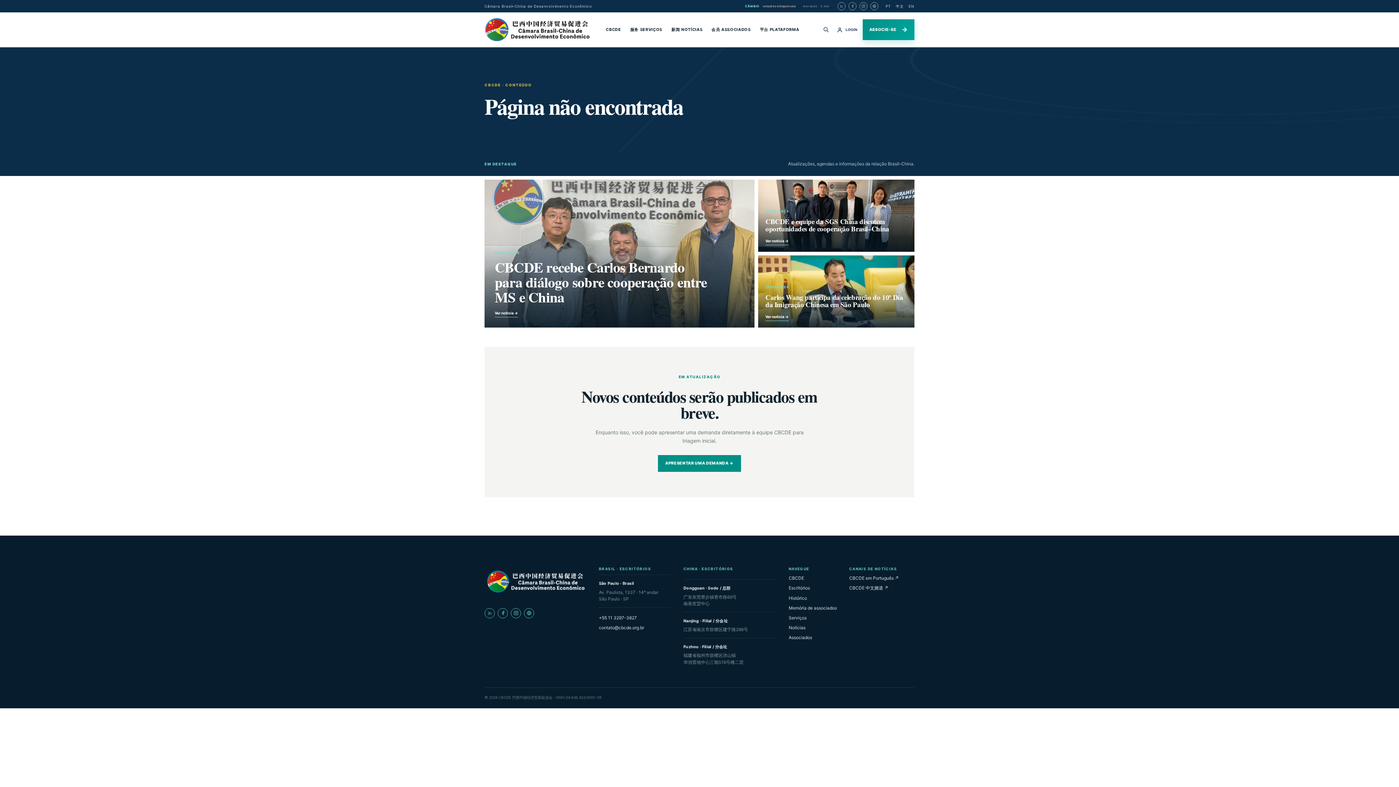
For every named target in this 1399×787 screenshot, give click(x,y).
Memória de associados (813, 608)
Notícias (797, 627)
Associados (800, 637)
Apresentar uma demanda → (699, 463)
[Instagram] (863, 6)
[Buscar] (826, 29)
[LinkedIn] (842, 6)
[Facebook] (853, 6)
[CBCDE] (536, 581)
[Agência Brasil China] (874, 6)
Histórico (798, 598)
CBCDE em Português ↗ (874, 578)
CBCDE (613, 29)
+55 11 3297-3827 (618, 617)
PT (888, 6)
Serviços (798, 617)
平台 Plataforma (779, 29)
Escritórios (799, 588)
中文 (900, 6)
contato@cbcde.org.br (621, 627)
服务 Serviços (646, 29)
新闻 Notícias (686, 29)
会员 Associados (731, 29)
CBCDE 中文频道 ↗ (868, 588)
